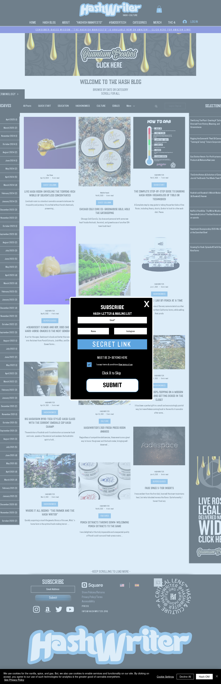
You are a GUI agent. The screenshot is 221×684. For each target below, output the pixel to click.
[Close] (217, 676)
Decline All (185, 676)
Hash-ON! (204, 676)
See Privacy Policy (14, 679)
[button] (147, 304)
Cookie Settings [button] (165, 676)
